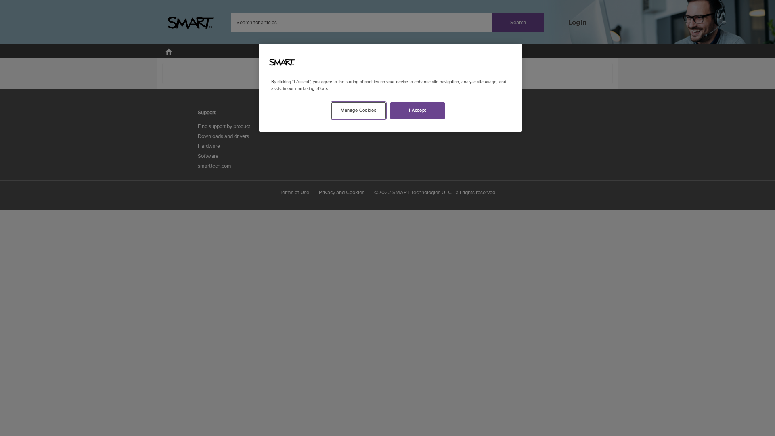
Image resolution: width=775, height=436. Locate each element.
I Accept (417, 110)
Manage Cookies (358, 110)
